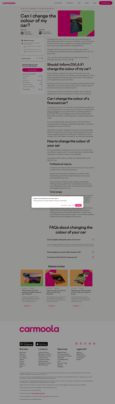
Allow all (78, 205)
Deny (73, 205)
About (69, 205)
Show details (64, 205)
